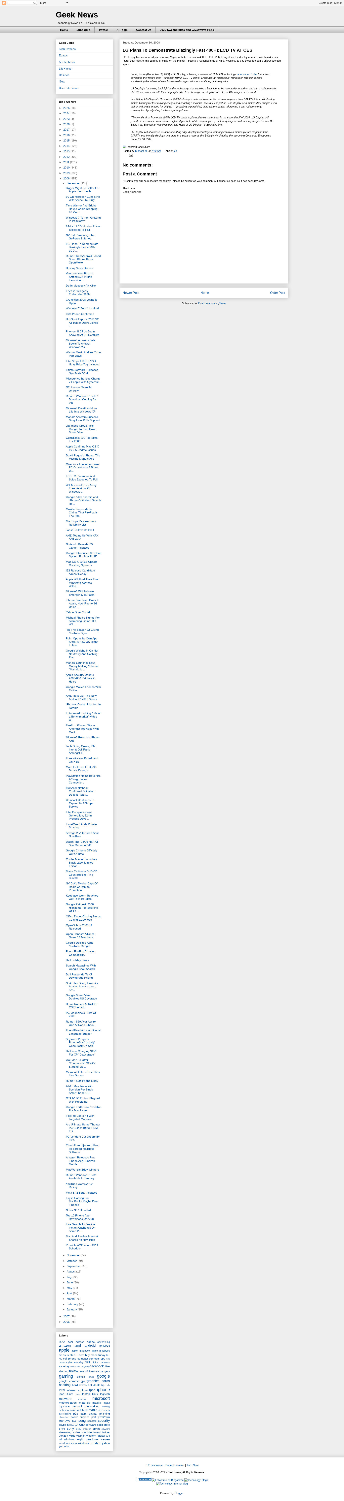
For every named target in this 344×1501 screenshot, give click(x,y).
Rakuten (64, 75)
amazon (65, 1345)
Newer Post (131, 292)
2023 (66, 118)
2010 (66, 167)
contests (94, 1358)
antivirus (104, 1345)
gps (83, 1381)
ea (60, 1366)
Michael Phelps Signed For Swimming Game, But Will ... (83, 621)
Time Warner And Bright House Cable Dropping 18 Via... (82, 209)
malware (65, 1399)
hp (103, 1385)
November (74, 1255)
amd (77, 1345)
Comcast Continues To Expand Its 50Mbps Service (80, 803)
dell (87, 1362)
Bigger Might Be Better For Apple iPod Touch (83, 189)
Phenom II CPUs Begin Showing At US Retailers (82, 333)
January (72, 1309)
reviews (64, 1421)
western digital (95, 1435)
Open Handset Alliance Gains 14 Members (80, 935)
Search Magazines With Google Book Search (81, 967)
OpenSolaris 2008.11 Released (79, 927)
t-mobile (87, 1432)
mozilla (96, 1402)
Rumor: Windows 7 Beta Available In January (81, 1176)
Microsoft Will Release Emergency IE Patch (80, 593)
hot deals (94, 1385)
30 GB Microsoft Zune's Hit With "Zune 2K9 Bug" (83, 198)
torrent (97, 1432)
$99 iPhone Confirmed (80, 314)
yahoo (106, 1443)
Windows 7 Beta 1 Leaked (82, 308)
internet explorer (77, 1390)
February (73, 1304)
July (69, 1277)
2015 (66, 140)
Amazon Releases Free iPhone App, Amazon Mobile (81, 1161)
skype (62, 1424)
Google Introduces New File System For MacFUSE (83, 554)
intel (62, 1390)
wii (60, 1439)
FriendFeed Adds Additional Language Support (83, 1032)
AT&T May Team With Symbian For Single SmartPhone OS (80, 1089)
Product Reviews (174, 1465)
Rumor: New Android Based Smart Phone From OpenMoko (83, 259)
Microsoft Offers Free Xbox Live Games (83, 1073)
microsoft (101, 1398)
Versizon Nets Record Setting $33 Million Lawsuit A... (79, 277)
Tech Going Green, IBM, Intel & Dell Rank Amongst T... (81, 749)
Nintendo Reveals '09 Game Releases (79, 546)
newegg (106, 1406)
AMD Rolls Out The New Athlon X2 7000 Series (81, 697)
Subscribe (83, 29)
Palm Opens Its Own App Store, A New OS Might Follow (82, 642)
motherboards (68, 1402)
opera (107, 1410)
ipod (61, 1393)
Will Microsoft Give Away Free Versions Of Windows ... (81, 488)
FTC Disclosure (154, 1465)
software (91, 1424)
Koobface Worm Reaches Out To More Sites (82, 897)
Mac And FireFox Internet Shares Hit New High (82, 1238)
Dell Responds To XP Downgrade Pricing (79, 976)
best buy (84, 1355)
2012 (66, 156)
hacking (64, 1385)
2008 (66, 178)
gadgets (105, 1371)
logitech (105, 1393)
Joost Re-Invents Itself (80, 530)
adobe (91, 1341)
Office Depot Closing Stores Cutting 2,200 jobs (83, 918)
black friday (98, 1355)
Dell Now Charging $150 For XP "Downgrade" (81, 1053)
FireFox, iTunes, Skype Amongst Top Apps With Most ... (82, 729)
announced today (247, 74)
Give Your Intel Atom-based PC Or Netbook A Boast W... (83, 468)
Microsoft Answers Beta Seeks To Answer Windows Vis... (80, 344)
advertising (103, 1342)
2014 (66, 145)
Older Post (277, 292)
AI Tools (122, 29)
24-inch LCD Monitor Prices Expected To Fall (83, 228)
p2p (75, 1413)
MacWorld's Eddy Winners (82, 1169)
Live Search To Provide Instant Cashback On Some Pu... (80, 1228)
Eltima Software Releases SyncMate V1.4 (82, 371)
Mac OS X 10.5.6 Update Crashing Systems (81, 563)
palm (83, 1413)
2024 (66, 113)
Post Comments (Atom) (212, 303)
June (70, 1282)
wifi (108, 1435)
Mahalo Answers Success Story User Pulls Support (83, 418)
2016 (66, 135)
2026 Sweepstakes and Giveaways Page (187, 29)
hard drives (79, 1385)
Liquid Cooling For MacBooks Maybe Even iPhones (82, 1201)
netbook (77, 1406)
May (70, 1287)
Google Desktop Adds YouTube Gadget (79, 944)
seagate (92, 1421)
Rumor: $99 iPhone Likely (82, 1080)
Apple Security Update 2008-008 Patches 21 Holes (81, 678)
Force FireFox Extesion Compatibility (80, 953)
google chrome (69, 1381)
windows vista (68, 1443)
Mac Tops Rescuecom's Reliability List (81, 523)
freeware (94, 1371)
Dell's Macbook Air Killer (81, 285)
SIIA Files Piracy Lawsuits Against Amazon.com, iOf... (82, 987)
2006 (66, 1321)
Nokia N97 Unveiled (78, 1210)
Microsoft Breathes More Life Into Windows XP (81, 410)
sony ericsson (83, 1429)
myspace (64, 1406)
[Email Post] (130, 155)
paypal (93, 1413)
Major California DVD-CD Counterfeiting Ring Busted (81, 875)
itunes (69, 1394)
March (71, 1298)
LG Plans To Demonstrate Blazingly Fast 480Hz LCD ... (82, 247)
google (103, 1376)
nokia (72, 1410)
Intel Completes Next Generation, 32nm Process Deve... (79, 815)
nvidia (93, 1410)
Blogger (179, 1493)
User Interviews (68, 88)
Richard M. (142, 150)
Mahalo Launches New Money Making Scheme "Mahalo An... (82, 666)
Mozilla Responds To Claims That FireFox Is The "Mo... (82, 512)
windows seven (98, 1439)
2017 (66, 129)
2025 (66, 107)
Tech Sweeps (67, 48)
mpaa (107, 1402)
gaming (66, 1376)
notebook (82, 1410)
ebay (66, 1366)
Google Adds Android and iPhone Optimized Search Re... (83, 500)
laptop (86, 1393)
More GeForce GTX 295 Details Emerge (81, 768)
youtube (64, 1446)
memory (82, 1399)
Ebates (63, 55)
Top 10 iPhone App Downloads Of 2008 (80, 1217)
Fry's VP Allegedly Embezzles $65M (78, 292)
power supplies (80, 1417)
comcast (82, 1358)
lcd (175, 150)
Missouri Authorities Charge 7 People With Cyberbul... (83, 380)
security (104, 1421)
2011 (66, 162)
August (71, 1271)
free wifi (83, 1371)
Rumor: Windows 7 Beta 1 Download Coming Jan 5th (82, 399)
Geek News (77, 14)
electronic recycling (80, 1366)
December (74, 183)
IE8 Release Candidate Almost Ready (80, 572)
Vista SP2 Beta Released (81, 1192)
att (75, 1355)
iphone (103, 1389)
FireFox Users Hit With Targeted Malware (80, 1117)
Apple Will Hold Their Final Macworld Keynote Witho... (82, 583)
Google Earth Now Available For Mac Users (83, 1108)
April (70, 1293)
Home (64, 29)
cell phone (69, 1358)
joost (78, 1394)
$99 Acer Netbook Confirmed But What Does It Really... (80, 791)
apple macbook (80, 1350)
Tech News (193, 1465)
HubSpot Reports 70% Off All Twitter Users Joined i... (82, 323)
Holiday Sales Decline (79, 268)
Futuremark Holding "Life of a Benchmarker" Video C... (83, 716)
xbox (98, 1443)
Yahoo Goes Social (78, 612)
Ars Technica (67, 62)
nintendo (64, 1410)
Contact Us (143, 29)
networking (92, 1406)
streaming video (69, 1432)
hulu (108, 1385)
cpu (103, 1358)
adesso (80, 1342)
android (90, 1345)
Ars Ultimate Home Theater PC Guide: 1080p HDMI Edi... (83, 1128)
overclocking (65, 1414)
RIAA (62, 1342)
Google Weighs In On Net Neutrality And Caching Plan (82, 654)
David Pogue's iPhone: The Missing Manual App (83, 457)
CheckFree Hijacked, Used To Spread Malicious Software (83, 1149)
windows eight (74, 1439)
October (72, 1260)
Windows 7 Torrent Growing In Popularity (83, 219)
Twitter (103, 29)
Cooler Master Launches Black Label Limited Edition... (81, 863)
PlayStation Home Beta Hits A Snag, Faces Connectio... (83, 779)
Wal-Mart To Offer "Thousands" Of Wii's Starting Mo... (80, 1063)
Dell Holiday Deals (77, 960)
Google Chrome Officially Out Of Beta (81, 852)
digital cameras (101, 1362)
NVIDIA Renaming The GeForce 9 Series (80, 236)
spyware (106, 1429)
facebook (97, 1366)
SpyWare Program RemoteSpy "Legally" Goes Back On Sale (80, 1042)
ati (71, 1355)
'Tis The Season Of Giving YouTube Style (82, 631)
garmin (81, 1376)
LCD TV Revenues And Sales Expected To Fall (82, 478)
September (74, 1266)
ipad (92, 1390)
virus (72, 1435)
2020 (66, 124)
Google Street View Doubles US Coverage (81, 997)
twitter (106, 1432)
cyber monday (74, 1362)
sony (70, 1428)
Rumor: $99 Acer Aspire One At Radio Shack (81, 1023)
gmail (91, 1377)
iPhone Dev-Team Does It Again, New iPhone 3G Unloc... (82, 603)
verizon (63, 1435)
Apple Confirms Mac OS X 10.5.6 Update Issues (82, 448)
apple (64, 1350)
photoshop (64, 1417)
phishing (104, 1413)
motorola (84, 1402)
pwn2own (104, 1417)
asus (66, 1355)
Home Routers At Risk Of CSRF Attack (81, 1005)
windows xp (85, 1443)
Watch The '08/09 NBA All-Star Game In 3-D (82, 843)
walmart (80, 1435)
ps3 (93, 1417)
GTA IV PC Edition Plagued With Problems (83, 1100)
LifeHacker (65, 68)
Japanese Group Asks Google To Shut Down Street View (81, 429)
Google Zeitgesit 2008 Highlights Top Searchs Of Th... (82, 908)
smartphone (76, 1424)
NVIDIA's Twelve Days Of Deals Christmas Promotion (82, 887)
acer (70, 1341)
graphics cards (98, 1381)
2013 (66, 151)
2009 (66, 173)
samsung (79, 1421)
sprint (96, 1428)
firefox (73, 1371)
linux (95, 1393)
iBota (62, 81)
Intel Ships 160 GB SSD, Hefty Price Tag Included (83, 362)
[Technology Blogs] (196, 1480)
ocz (101, 1410)
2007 (66, 1316)
